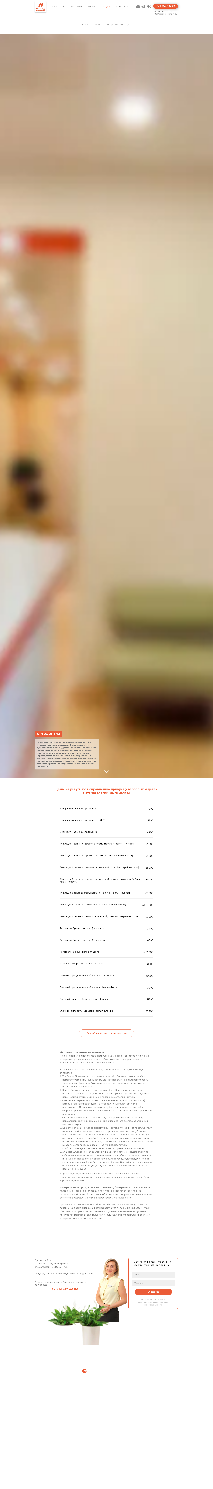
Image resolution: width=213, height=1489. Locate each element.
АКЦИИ (106, 6)
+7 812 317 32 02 (65, 1289)
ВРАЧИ (91, 6)
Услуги (98, 24)
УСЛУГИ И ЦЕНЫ (72, 6)
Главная (86, 24)
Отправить (153, 1292)
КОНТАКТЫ (122, 6)
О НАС (54, 6)
